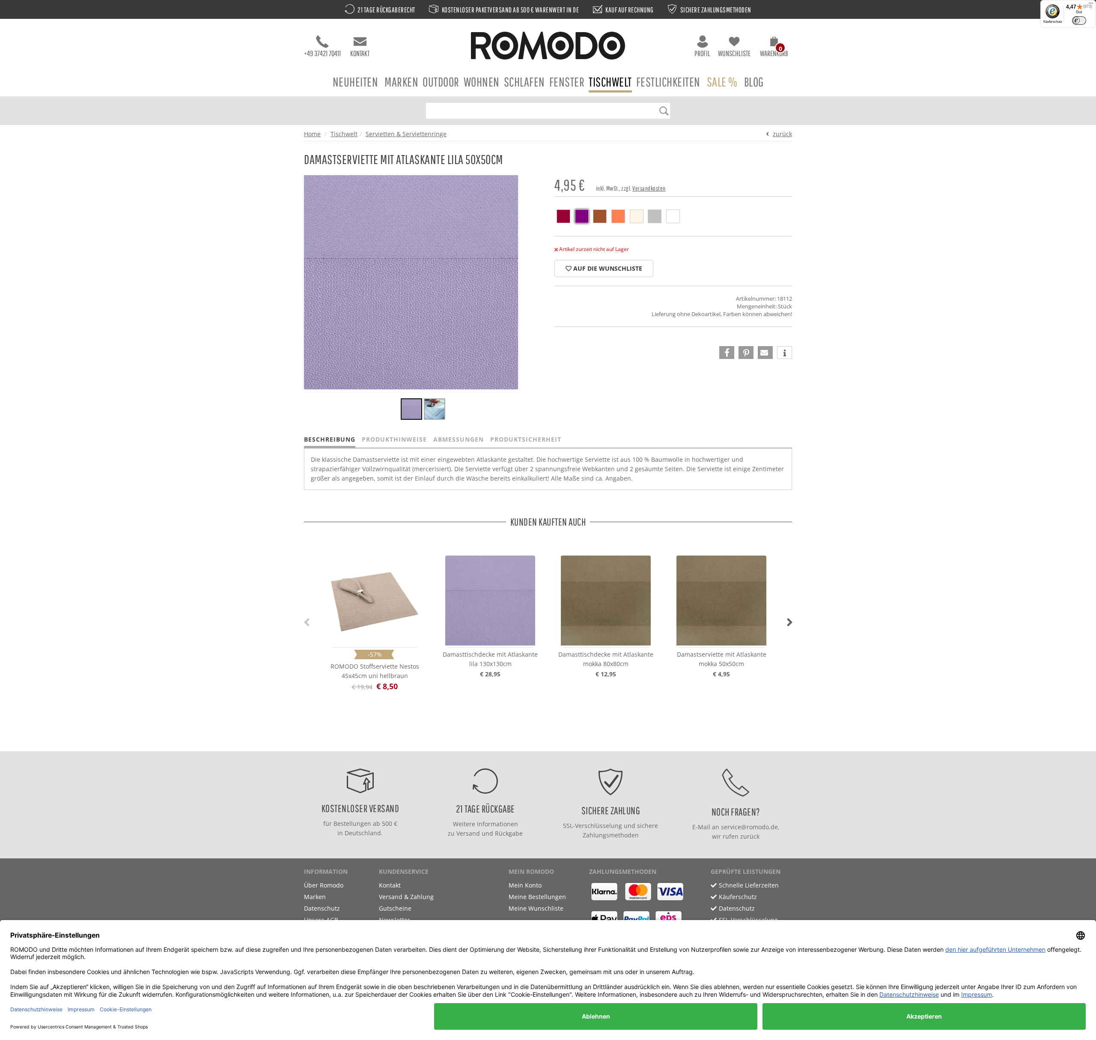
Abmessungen (458, 439)
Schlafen (524, 81)
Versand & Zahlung (406, 897)
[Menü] (1091, 5)
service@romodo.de (749, 827)
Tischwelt (610, 81)
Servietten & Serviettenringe (406, 134)
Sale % (722, 81)
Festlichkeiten (668, 81)
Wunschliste (734, 53)
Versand (468, 833)
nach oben (545, 742)
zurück (782, 134)
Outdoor (441, 81)
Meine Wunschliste (536, 908)
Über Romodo (323, 885)
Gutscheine (395, 908)
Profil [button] (702, 53)
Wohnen (482, 81)
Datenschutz (322, 908)
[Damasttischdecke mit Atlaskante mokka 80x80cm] (605, 601)
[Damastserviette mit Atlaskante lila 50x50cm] (411, 410)
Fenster (567, 81)
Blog (754, 81)
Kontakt (359, 53)
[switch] (1079, 20)
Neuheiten (355, 81)
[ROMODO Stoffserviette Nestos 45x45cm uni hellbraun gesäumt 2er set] (374, 601)
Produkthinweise (394, 439)
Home (312, 134)
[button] (774, 48)
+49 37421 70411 (322, 53)
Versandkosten (649, 188)
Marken (401, 81)
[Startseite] (548, 47)
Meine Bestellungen (537, 897)
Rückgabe (509, 833)
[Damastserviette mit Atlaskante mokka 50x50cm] (721, 601)
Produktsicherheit (525, 439)
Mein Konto (525, 885)
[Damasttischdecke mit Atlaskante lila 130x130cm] (490, 601)
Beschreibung (329, 439)
